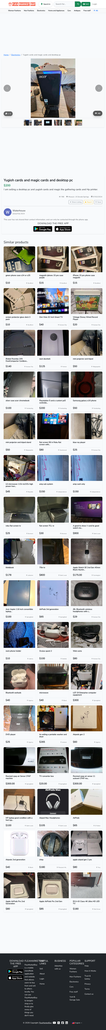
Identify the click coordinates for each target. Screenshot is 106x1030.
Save (99, 202)
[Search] (78, 4)
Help (87, 965)
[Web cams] (86, 635)
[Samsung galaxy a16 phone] (86, 384)
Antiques (77, 10)
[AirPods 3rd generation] (53, 593)
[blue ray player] (86, 426)
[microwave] (53, 677)
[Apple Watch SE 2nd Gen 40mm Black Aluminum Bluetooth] (86, 551)
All (97, 10)
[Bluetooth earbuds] (19, 677)
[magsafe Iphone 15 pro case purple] (53, 259)
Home (6, 54)
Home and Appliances (56, 10)
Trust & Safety (88, 977)
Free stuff (87, 10)
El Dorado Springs (82, 197)
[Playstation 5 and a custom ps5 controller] (53, 384)
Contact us (89, 994)
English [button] (78, 1023)
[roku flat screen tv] (19, 510)
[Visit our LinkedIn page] (66, 1022)
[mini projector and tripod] (86, 343)
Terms (87, 989)
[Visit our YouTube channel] (54, 1022)
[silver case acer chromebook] (19, 384)
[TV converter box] (53, 760)
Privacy (87, 984)
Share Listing (76, 202)
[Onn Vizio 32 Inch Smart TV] (53, 301)
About (42, 973)
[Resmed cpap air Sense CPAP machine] (19, 760)
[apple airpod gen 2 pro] (86, 843)
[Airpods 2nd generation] (19, 843)
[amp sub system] (53, 468)
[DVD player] (19, 718)
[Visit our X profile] (58, 1022)
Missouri (71, 197)
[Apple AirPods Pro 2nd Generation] (19, 885)
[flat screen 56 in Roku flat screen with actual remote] (53, 426)
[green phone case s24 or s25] (19, 259)
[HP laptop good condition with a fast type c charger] (19, 802)
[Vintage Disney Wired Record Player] (86, 301)
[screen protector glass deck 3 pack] (19, 301)
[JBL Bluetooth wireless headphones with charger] (86, 593)
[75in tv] (53, 551)
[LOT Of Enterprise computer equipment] (86, 677)
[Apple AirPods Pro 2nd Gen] (53, 885)
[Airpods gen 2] (86, 718)
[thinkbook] (19, 551)
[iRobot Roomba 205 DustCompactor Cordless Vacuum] (19, 343)
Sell (41, 968)
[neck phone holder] (19, 635)
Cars (69, 10)
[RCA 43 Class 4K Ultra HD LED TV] (86, 885)
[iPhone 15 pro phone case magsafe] (86, 259)
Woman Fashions (14, 10)
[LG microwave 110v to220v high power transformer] (19, 468)
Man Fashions (29, 10)
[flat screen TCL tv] (53, 510)
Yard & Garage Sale (75, 998)
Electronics (41, 10)
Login (94, 4)
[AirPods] (86, 802)
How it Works (90, 971)
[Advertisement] (53, 33)
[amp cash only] (86, 468)
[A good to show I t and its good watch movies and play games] (86, 510)
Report (89, 202)
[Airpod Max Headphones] (53, 802)
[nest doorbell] (53, 343)
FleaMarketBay (45, 1022)
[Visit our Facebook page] (62, 1022)
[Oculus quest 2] (53, 635)
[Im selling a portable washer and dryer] (53, 718)
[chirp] (53, 843)
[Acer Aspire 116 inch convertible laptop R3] (19, 593)
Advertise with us (58, 967)
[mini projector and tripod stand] (19, 426)
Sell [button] (87, 4)
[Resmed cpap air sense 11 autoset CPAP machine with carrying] (86, 760)
